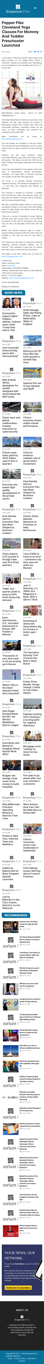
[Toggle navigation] (35, 8)
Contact (22, 1361)
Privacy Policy (20, 1358)
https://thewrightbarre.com (12, 139)
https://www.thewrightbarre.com (21, 278)
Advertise (31, 1358)
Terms (9, 1358)
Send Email (11, 266)
